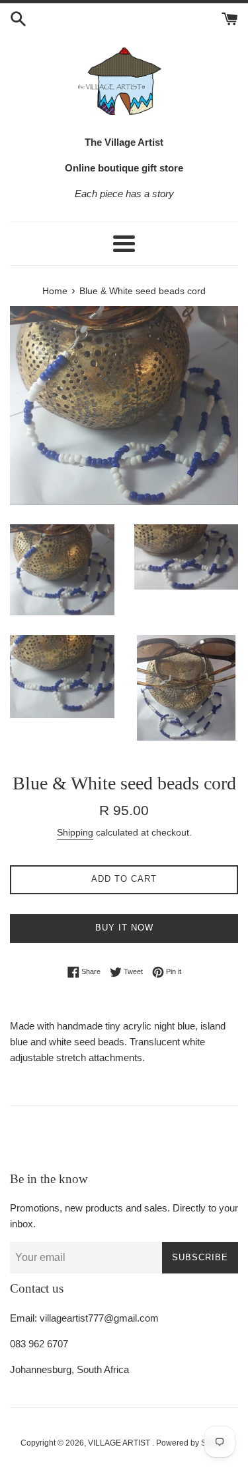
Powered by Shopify (192, 1443)
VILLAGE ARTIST (120, 1443)
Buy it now (124, 928)
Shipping (75, 832)
